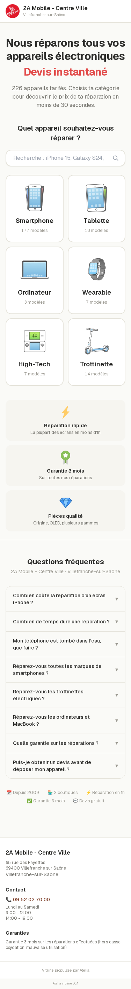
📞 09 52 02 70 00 (28, 899)
